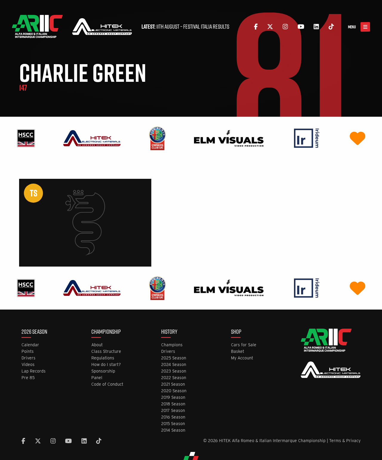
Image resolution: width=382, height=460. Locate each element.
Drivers (28, 358)
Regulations (102, 358)
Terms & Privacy (345, 440)
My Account (242, 358)
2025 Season (173, 358)
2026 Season (34, 332)
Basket (237, 351)
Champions (172, 345)
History (169, 332)
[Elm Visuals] (229, 138)
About (97, 345)
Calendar (30, 345)
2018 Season (173, 404)
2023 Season (173, 371)
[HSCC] (26, 138)
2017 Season (173, 410)
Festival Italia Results (206, 27)
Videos (28, 364)
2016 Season (173, 417)
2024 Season (173, 364)
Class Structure (106, 351)
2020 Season (174, 391)
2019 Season (173, 397)
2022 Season (173, 378)
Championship (106, 332)
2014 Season (173, 430)
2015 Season (173, 423)
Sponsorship (103, 371)
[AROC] (157, 138)
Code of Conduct (107, 384)
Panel (96, 378)
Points (27, 351)
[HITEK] (92, 138)
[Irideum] (306, 138)
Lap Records (33, 371)
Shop (236, 332)
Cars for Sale (243, 345)
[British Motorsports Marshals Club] (357, 138)
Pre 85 (28, 378)
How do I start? (106, 364)
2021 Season (173, 384)
